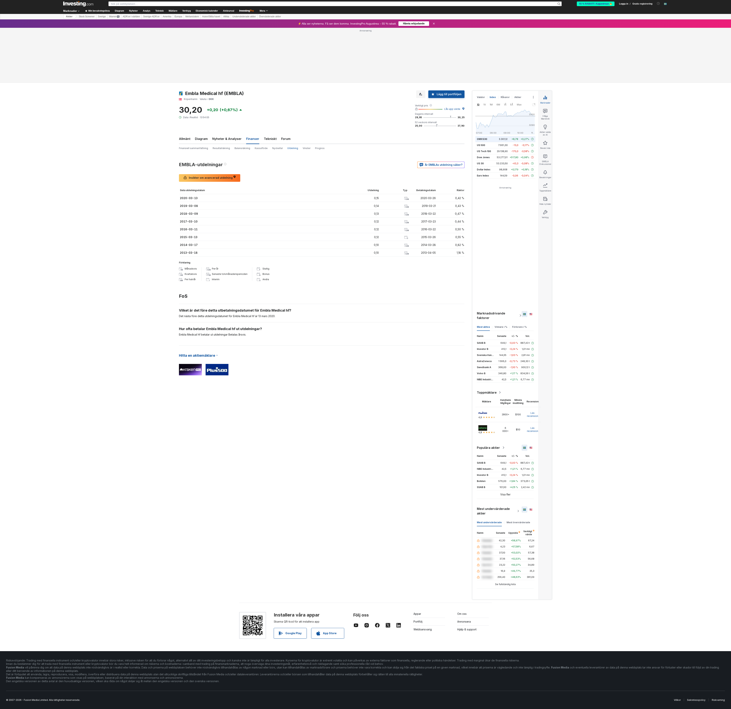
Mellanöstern (192, 16)
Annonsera (464, 621)
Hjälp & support (466, 629)
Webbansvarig (422, 629)
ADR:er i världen (131, 16)
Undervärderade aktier (244, 16)
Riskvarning (718, 700)
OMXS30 (482, 139)
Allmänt (184, 139)
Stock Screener (87, 16)
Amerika (167, 16)
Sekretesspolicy (696, 700)
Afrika (226, 16)
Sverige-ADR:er (151, 16)
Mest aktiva (483, 326)
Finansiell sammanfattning (193, 148)
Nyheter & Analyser (227, 139)
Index (493, 97)
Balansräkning (242, 148)
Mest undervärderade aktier (493, 511)
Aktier (69, 16)
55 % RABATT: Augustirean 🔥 (595, 3)
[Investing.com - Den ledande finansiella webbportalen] (78, 3)
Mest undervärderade (489, 522)
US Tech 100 (484, 151)
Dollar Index (483, 169)
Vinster (306, 148)
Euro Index (483, 175)
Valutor (481, 97)
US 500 (481, 145)
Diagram (201, 139)
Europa (178, 16)
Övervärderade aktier (270, 16)
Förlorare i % (519, 326)
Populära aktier (488, 448)
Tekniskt (270, 139)
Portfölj (417, 621)
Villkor (677, 700)
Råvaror (505, 97)
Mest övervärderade (518, 522)
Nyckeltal (277, 148)
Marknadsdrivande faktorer (491, 315)
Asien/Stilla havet (211, 16)
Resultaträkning (221, 148)
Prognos (320, 148)
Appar (417, 613)
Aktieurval (228, 11)
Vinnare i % (501, 326)
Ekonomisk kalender (207, 11)
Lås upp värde (452, 109)
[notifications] (658, 3)
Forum (285, 139)
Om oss (462, 613)
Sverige (102, 16)
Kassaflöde (261, 148)
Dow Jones (483, 157)
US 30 (480, 163)
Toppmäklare (487, 392)
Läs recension (532, 414)
